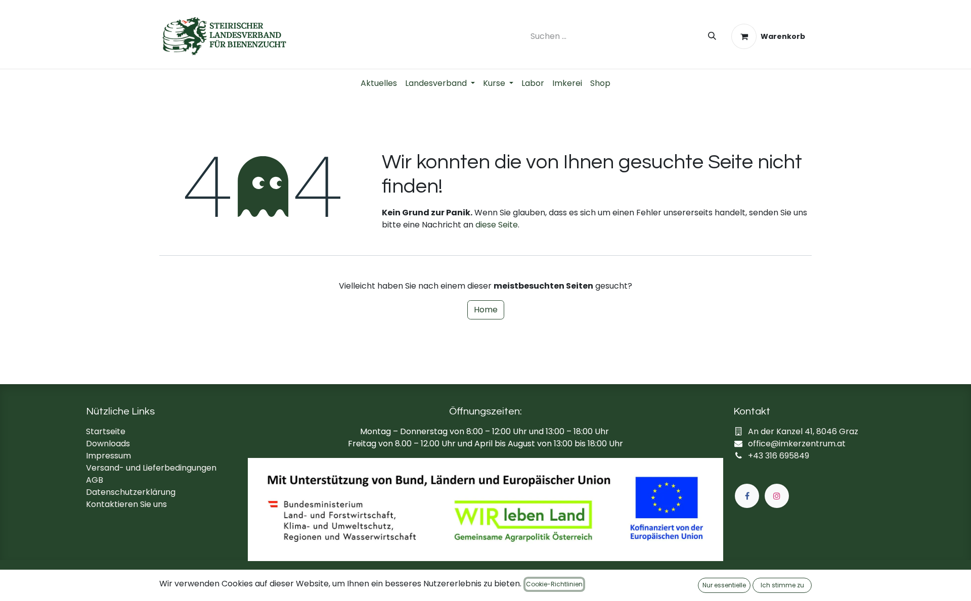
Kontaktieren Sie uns (126, 504)
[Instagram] (777, 496)
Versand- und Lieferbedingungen (151, 468)
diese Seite (496, 224)
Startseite (105, 431)
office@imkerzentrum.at (797, 443)
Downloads (108, 443)
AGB (94, 480)
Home (486, 309)
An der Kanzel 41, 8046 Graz (803, 431)
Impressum (108, 455)
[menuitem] (379, 83)
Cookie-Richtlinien (554, 584)
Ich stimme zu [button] (782, 585)
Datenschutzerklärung (130, 492)
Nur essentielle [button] (724, 585)
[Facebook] (747, 496)
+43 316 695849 (778, 455)
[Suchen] (712, 36)
